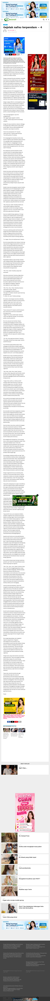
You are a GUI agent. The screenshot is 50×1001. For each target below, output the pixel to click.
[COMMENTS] (21, 54)
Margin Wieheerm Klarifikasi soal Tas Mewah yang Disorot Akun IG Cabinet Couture (13, 945)
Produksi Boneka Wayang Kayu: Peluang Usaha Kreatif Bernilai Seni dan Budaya (36, 954)
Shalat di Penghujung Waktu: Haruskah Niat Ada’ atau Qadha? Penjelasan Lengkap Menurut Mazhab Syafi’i (13, 989)
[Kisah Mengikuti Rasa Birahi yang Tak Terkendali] (14, 731)
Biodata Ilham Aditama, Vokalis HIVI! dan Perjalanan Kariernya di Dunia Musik (12, 980)
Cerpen (23, 715)
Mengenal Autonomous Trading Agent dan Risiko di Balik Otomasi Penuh (35, 947)
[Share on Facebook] (7, 54)
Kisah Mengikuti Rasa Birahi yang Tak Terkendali (14, 734)
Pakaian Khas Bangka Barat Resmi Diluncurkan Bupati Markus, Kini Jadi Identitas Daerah (13, 954)
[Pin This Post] (14, 54)
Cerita (4, 715)
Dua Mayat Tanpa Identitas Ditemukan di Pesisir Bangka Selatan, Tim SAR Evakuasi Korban (12, 957)
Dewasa (13, 716)
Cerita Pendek (10, 715)
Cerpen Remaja (6, 716)
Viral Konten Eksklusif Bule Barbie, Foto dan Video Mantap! (6, 736)
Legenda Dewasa (11, 717)
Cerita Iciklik (11, 30)
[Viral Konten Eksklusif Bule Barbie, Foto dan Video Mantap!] (6, 731)
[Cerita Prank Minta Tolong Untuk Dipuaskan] (21, 731)
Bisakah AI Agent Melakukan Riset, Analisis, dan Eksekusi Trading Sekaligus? (35, 945)
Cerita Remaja (17, 715)
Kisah (19, 716)
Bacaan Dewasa (14, 714)
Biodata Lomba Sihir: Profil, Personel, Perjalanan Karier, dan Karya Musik (11, 978)
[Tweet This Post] (10, 54)
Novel (17, 717)
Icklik (16, 716)
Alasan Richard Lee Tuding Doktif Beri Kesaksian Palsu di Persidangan (11, 947)
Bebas (20, 714)
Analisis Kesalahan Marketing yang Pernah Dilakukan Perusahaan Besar (35, 965)
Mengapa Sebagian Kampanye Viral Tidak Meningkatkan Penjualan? (35, 962)
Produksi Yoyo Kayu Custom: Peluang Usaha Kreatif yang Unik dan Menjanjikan (36, 956)
